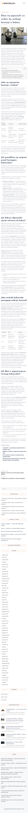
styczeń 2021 (5, 656)
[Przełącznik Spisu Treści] (24, 68)
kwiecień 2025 (5, 592)
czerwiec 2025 (5, 588)
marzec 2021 (5, 651)
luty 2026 (4, 569)
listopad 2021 (5, 632)
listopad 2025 (5, 576)
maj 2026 (4, 562)
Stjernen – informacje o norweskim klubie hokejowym (13, 528)
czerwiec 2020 (5, 672)
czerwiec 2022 (5, 616)
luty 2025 (4, 597)
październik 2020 (5, 663)
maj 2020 (4, 675)
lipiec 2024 (4, 599)
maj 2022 (4, 618)
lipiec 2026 (4, 557)
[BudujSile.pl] (8, 3)
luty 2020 (4, 682)
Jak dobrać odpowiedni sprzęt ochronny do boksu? (12, 74)
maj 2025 (4, 590)
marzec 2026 (5, 566)
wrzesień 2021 (5, 637)
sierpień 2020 (5, 668)
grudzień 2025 (5, 573)
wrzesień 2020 (5, 665)
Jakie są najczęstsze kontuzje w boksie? (10, 70)
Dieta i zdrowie (4, 694)
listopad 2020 (5, 661)
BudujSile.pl (13, 808)
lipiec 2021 (4, 642)
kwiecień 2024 (5, 602)
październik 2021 (5, 635)
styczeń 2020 (5, 684)
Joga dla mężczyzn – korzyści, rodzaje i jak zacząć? (13, 510)
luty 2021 (4, 654)
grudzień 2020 (5, 658)
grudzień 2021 (5, 630)
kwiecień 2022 (5, 621)
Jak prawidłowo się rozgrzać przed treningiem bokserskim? (11, 72)
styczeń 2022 (5, 628)
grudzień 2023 (5, 609)
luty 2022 (4, 625)
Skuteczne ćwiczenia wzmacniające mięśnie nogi (11, 531)
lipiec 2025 (4, 585)
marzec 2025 (5, 595)
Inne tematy (3, 700)
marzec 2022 (5, 623)
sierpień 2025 (5, 583)
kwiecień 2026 (5, 564)
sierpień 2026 (5, 555)
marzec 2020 (5, 680)
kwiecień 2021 (5, 649)
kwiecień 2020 (5, 677)
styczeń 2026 (5, 571)
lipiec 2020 (4, 670)
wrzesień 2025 (5, 581)
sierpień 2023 (5, 614)
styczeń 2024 (5, 606)
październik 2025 (5, 578)
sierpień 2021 (5, 639)
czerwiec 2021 (5, 644)
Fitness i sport (5, 12)
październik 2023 (5, 611)
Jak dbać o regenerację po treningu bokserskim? (12, 77)
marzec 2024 (5, 604)
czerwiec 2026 (5, 559)
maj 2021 (4, 647)
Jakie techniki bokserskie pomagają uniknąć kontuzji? (13, 76)
